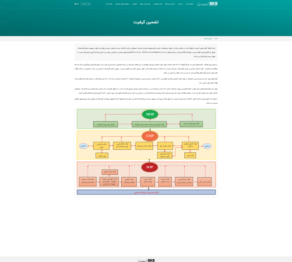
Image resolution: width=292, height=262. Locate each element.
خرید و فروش (158, 4)
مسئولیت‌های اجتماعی (122, 4)
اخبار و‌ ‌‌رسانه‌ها (170, 4)
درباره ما (180, 4)
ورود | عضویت (86, 4)
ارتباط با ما (109, 4)
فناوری (135, 4)
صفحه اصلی (189, 4)
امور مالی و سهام (145, 4)
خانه (216, 39)
